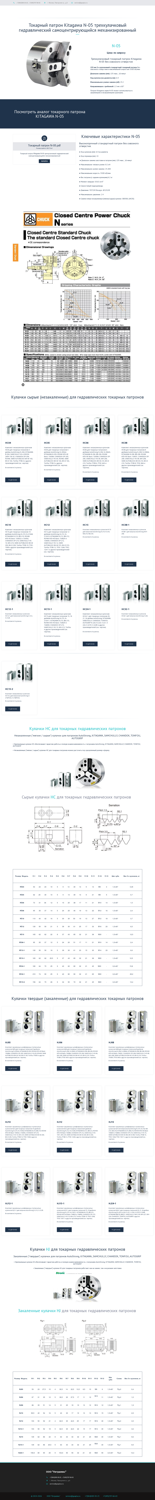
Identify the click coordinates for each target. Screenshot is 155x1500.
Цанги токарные (63, 11)
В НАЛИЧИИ (102, 11)
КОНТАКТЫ (130, 11)
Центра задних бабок (85, 11)
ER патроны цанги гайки (40, 11)
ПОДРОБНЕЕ (12, 480)
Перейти (44, 161)
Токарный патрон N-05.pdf (44, 145)
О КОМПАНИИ (117, 11)
